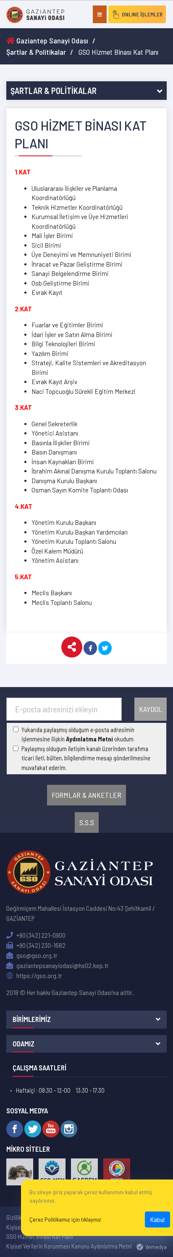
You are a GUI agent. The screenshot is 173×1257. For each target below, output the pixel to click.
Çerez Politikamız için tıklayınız (65, 1219)
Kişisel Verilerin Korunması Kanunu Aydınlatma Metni (69, 1246)
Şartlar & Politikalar (36, 51)
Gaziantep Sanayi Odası (51, 40)
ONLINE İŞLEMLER (142, 14)
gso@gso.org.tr (36, 955)
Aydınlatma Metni (89, 739)
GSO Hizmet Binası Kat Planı (39, 1236)
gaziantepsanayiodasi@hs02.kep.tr (62, 965)
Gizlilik (14, 1217)
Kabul (157, 1219)
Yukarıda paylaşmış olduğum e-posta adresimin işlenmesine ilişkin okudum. (78, 734)
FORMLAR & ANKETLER (86, 795)
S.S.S (86, 822)
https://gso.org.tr (38, 975)
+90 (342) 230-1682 (40, 945)
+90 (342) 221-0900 (40, 935)
